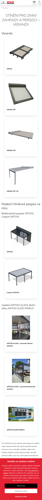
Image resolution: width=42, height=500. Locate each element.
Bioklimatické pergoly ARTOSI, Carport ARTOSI (18, 215)
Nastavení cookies (21, 496)
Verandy (7, 33)
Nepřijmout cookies (21, 491)
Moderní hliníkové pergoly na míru (21, 206)
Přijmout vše (21, 486)
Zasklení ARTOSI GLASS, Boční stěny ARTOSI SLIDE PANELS (18, 306)
